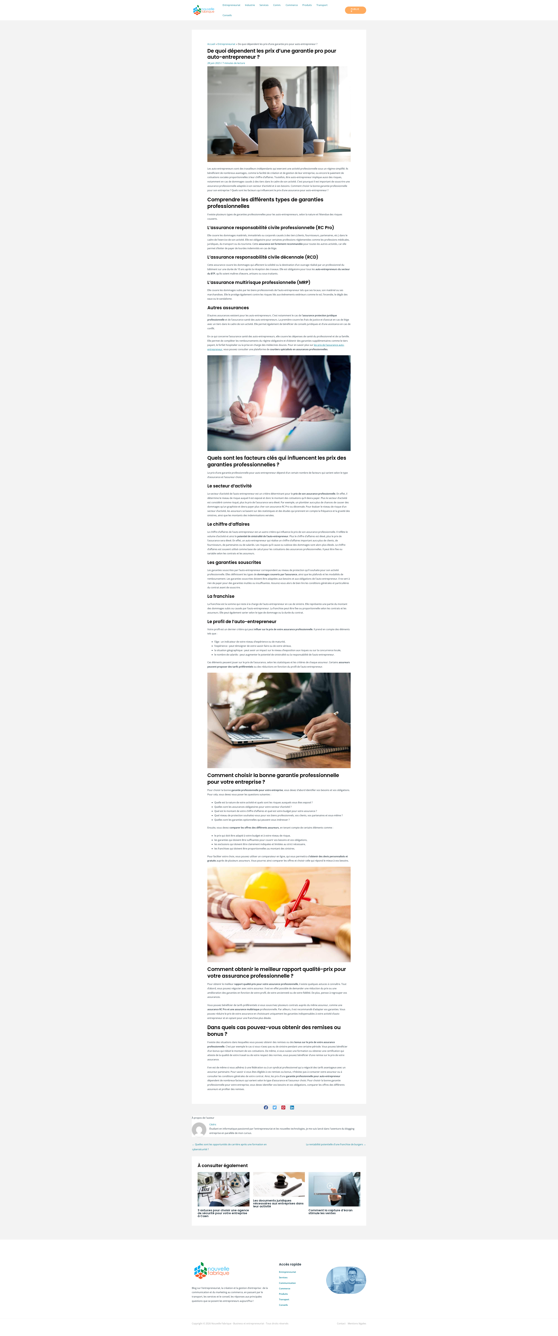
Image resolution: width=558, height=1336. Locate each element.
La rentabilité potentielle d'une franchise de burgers (336, 1144)
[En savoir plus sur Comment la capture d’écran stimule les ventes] (334, 1189)
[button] (355, 10)
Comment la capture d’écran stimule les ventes (330, 1211)
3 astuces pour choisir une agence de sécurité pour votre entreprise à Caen (223, 1213)
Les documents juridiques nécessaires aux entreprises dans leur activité (278, 1203)
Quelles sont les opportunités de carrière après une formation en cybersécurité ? (229, 1145)
